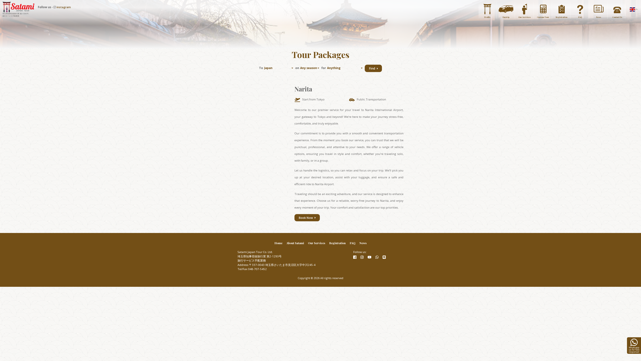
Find (372, 68)
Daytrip (506, 17)
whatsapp (377, 257)
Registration (561, 17)
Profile (487, 17)
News (598, 17)
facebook (355, 257)
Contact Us (617, 17)
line (384, 257)
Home (278, 243)
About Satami (295, 243)
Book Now (306, 218)
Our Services (524, 17)
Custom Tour (543, 17)
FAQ (580, 17)
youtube (369, 257)
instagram (64, 7)
